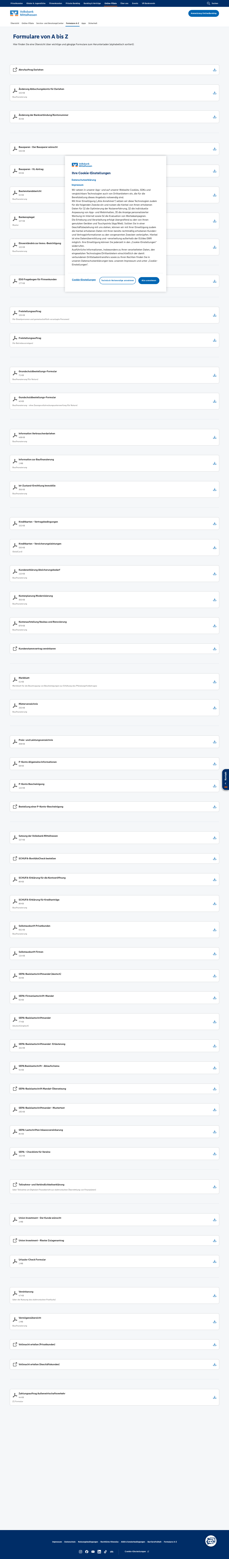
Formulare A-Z (170, 1542)
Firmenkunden (55, 3)
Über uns (124, 3)
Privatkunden (17, 3)
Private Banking (73, 3)
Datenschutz (70, 1542)
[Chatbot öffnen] (211, 1541)
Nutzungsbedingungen (88, 1542)
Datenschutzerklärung (84, 179)
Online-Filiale (111, 3)
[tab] (15, 23)
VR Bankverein (148, 3)
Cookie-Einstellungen (84, 279)
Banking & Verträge (92, 3)
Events (135, 3)
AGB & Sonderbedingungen (133, 1542)
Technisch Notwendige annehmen (117, 280)
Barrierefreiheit (154, 1542)
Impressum (57, 1542)
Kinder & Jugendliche (35, 3)
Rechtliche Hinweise (109, 1542)
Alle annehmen (149, 280)
